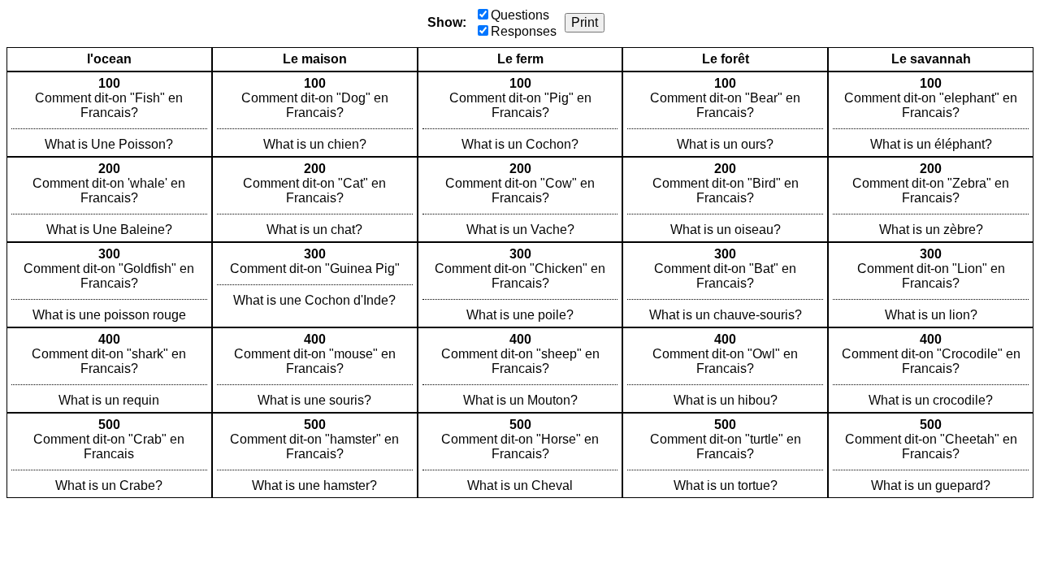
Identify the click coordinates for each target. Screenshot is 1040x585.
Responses (524, 31)
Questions (520, 15)
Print (584, 22)
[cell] (109, 114)
